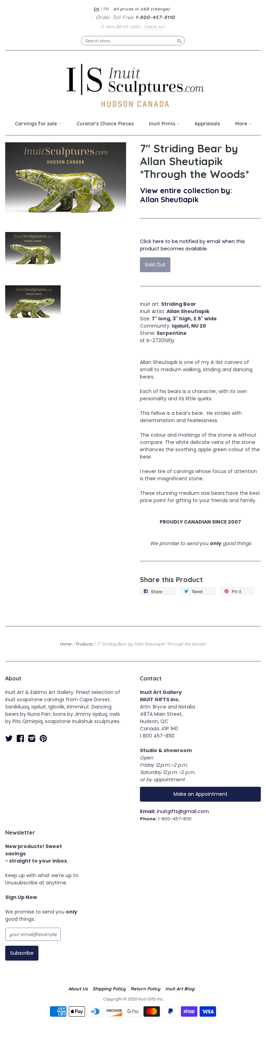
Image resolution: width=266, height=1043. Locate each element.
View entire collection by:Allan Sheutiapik (186, 195)
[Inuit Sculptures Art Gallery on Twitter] (9, 738)
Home (65, 644)
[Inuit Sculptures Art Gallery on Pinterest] (43, 738)
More (242, 124)
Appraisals (207, 124)
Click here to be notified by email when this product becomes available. (192, 245)
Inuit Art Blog (179, 988)
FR (106, 9)
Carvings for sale (37, 124)
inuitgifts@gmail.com (183, 811)
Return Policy (145, 988)
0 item (120, 26)
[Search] (179, 40)
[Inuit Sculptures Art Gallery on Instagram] (32, 738)
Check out (154, 26)
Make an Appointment (201, 794)
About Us (78, 988)
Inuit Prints (163, 124)
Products (84, 644)
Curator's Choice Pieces (105, 124)
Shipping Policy (109, 988)
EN (96, 9)
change (160, 9)
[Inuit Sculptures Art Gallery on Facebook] (20, 738)
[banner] (133, 85)
